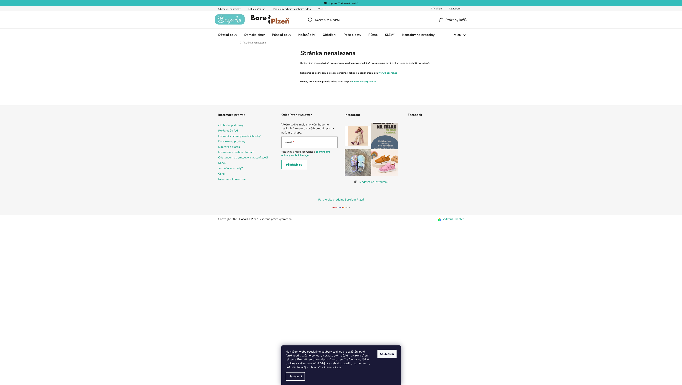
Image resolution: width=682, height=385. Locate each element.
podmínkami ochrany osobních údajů (305, 153)
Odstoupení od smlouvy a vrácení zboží (243, 158)
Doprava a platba (229, 147)
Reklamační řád (256, 9)
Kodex (222, 163)
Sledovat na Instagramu (374, 182)
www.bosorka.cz (388, 73)
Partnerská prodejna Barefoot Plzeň (341, 200)
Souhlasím (387, 354)
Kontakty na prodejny (231, 141)
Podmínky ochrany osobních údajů (292, 9)
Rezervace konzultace (232, 179)
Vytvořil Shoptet (453, 219)
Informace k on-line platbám (236, 152)
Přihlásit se (294, 165)
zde (339, 367)
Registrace (454, 8)
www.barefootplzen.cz (363, 81)
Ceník (221, 174)
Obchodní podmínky (229, 9)
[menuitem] (228, 35)
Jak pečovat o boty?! (230, 168)
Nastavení (295, 376)
